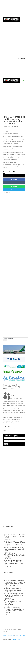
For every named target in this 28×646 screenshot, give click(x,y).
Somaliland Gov (17, 415)
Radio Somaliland (11, 414)
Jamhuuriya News (7, 410)
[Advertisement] (14, 37)
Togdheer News (16, 419)
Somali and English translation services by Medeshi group (11, 386)
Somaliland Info (8, 415)
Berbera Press (6, 401)
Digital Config (16, 639)
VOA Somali (6, 430)
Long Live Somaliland (18, 410)
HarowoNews (6, 408)
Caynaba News (11, 403)
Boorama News (15, 401)
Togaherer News (7, 419)
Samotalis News (21, 414)
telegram (15, 189)
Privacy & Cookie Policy (8, 635)
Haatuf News (9, 407)
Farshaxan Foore (20, 403)
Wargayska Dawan (15, 423)
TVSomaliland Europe (8, 421)
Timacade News (18, 417)
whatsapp (15, 186)
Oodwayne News (14, 412)
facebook (15, 179)
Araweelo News (15, 398)
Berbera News (18, 400)
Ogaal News (6, 412)
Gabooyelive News (15, 405)
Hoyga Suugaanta (15, 408)
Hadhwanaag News (19, 407)
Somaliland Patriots (8, 417)
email (15, 182)
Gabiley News (6, 405)
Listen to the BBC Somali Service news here (13, 429)
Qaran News (7, 126)
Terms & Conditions (20, 635)
